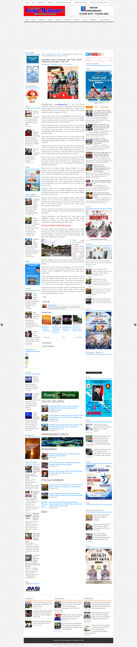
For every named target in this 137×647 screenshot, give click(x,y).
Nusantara (67, 19)
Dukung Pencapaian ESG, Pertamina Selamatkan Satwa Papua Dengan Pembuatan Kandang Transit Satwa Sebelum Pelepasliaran (98, 440)
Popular (89, 107)
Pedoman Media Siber (80, 2)
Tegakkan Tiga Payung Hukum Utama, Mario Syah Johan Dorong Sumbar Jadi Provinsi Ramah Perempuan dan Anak (65, 426)
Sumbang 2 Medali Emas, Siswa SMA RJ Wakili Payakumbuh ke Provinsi (101, 526)
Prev (2, 325)
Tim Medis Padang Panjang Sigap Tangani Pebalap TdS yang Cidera (56, 329)
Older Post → (80, 337)
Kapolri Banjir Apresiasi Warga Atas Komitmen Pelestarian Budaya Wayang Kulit (72, 616)
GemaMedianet (67, 640)
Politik (85, 19)
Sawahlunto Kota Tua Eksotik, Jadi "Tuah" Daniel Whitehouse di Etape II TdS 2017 (61, 61)
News (50, 19)
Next (135, 325)
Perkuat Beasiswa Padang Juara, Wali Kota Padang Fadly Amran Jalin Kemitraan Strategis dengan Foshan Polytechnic (97, 616)
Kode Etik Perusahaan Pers (99, 2)
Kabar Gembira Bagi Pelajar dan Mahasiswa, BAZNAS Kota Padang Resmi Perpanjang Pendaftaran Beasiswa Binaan (97, 629)
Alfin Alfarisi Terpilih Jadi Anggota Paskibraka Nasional (101, 517)
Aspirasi (77, 19)
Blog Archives (104, 107)
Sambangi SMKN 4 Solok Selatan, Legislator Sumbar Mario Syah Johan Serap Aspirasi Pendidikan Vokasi (64, 408)
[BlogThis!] (45, 302)
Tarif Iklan (42, 2)
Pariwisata (93, 19)
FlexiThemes (60, 644)
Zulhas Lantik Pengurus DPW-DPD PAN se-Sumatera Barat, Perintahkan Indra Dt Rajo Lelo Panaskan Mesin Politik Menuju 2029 (32, 420)
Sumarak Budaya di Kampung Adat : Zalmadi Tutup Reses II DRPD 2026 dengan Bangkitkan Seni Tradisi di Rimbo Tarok (68, 606)
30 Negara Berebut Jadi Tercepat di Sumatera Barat (46, 328)
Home (27, 19)
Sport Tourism (58, 54)
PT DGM (81, 640)
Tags (96, 107)
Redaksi (50, 2)
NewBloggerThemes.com (78, 644)
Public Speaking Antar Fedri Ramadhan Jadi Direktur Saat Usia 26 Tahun (42, 604)
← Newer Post (46, 337)
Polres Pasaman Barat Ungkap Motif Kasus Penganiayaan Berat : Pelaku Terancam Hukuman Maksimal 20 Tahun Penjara (65, 504)
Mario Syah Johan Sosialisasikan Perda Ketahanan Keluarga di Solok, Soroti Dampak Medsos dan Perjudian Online (102, 168)
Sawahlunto (50, 54)
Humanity (58, 19)
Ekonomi (42, 19)
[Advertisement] (68, 36)
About (27, 2)
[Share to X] (47, 302)
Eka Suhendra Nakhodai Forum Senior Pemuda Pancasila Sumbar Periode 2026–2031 (102, 154)
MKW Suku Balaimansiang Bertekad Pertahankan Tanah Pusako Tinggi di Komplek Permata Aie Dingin (101, 127)
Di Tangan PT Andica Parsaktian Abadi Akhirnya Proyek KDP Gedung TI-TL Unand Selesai (101, 141)
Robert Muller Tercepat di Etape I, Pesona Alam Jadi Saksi (77, 328)
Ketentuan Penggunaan (63, 2)
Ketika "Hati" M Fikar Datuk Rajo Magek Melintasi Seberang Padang (102, 194)
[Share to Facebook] (48, 302)
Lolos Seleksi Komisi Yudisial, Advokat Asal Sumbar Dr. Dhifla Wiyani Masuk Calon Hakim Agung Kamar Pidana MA (102, 113)
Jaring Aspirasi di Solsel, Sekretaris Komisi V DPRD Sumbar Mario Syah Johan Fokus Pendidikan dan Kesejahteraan (66, 417)
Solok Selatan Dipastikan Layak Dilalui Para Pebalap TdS (67, 328)
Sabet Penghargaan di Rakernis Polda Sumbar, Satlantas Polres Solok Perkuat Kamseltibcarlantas (102, 300)
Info (34, 2)
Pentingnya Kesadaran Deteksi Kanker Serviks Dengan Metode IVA (102, 182)
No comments (68, 64)
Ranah (34, 19)
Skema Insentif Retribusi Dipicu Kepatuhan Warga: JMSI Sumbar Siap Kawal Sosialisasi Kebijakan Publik (99, 262)
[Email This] (43, 302)
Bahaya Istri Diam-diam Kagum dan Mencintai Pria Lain (36, 516)
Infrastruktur (105, 19)
